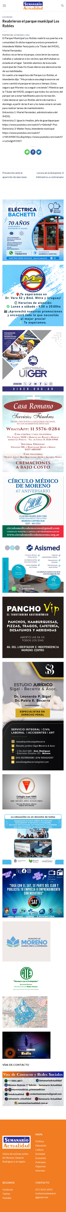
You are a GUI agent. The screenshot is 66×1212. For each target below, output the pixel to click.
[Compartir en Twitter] (38, 152)
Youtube (6, 1197)
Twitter (6, 1193)
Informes (40, 1170)
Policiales (40, 1162)
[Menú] (4, 5)
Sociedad (7, 17)
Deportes (40, 1166)
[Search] (62, 6)
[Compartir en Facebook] (33, 152)
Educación (40, 1145)
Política (39, 1141)
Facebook (7, 1189)
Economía (40, 1158)
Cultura (39, 1149)
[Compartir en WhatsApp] (27, 152)
